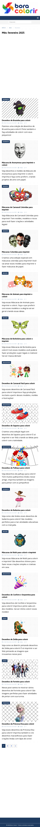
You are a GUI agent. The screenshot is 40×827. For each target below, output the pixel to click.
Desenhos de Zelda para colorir (15, 639)
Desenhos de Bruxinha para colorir (16, 120)
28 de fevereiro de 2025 (10, 123)
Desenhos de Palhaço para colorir (16, 468)
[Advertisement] (20, 51)
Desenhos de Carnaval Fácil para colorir (18, 383)
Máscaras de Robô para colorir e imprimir (19, 552)
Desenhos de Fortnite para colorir (16, 682)
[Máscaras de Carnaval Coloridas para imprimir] (20, 195)
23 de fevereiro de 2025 (10, 513)
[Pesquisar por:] (20, 22)
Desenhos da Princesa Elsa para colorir (18, 724)
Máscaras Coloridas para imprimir (16, 252)
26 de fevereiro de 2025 (10, 344)
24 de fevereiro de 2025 (10, 470)
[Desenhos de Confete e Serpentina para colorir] (20, 582)
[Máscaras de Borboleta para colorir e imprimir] (20, 327)
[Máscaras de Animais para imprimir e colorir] (20, 282)
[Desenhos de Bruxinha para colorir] (20, 108)
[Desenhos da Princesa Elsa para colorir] (20, 712)
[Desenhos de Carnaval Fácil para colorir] (20, 371)
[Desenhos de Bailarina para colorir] (20, 498)
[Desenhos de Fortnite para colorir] (20, 669)
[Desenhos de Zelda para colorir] (20, 627)
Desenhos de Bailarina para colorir (16, 510)
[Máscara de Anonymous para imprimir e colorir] (20, 150)
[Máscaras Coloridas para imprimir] (20, 240)
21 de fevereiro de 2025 (10, 684)
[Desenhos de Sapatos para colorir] (20, 413)
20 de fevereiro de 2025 (10, 726)
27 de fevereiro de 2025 (10, 299)
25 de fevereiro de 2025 (10, 386)
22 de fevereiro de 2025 (10, 555)
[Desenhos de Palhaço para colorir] (20, 456)
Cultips (21, 123)
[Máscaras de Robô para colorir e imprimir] (20, 540)
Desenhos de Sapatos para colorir (16, 426)
